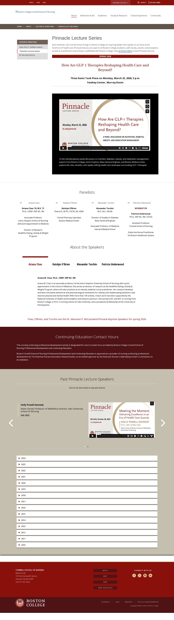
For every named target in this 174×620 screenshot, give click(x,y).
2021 (23, 477)
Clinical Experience (139, 15)
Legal (117, 602)
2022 (23, 470)
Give (105, 582)
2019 (23, 489)
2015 (23, 514)
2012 (23, 532)
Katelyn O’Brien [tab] (61, 264)
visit (38, 3)
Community (156, 15)
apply (31, 3)
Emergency (128, 602)
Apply (105, 570)
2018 (23, 495)
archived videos (125, 51)
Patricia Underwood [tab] (113, 264)
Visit (105, 576)
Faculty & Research (119, 15)
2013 (23, 526)
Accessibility (105, 602)
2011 (23, 538)
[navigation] (114, 11)
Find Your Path (105, 588)
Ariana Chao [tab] (35, 264)
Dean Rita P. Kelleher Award (30, 47)
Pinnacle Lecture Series (30, 51)
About (74, 15)
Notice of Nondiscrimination (148, 602)
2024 (23, 458)
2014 (23, 520)
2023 (23, 464)
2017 (23, 501)
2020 (23, 483)
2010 (23, 545)
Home (19, 26)
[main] (87, 295)
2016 (23, 508)
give (44, 3)
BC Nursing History (27, 55)
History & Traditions (45, 26)
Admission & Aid (87, 15)
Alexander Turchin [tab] (87, 264)
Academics (102, 15)
